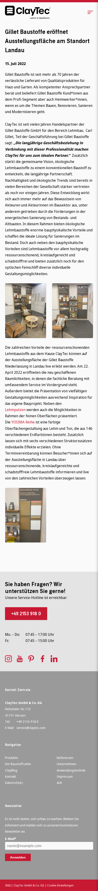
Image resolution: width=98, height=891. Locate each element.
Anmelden (18, 857)
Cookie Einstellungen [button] (60, 885)
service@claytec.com (30, 728)
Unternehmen (66, 764)
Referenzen (65, 758)
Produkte (11, 758)
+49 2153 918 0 (26, 613)
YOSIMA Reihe (23, 422)
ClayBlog (11, 770)
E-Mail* (10, 839)
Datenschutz (14, 782)
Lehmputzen (15, 409)
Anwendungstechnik (71, 770)
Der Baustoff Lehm (18, 764)
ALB (59, 782)
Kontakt (10, 776)
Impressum (65, 776)
